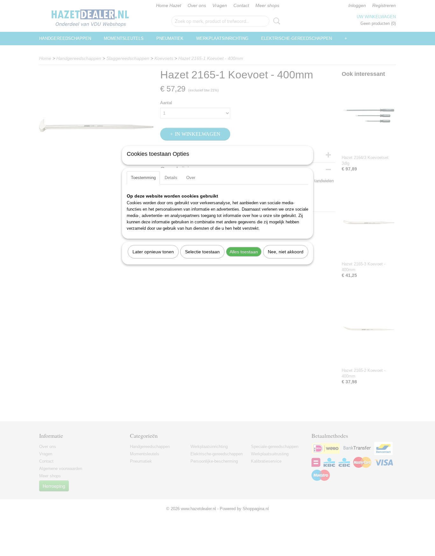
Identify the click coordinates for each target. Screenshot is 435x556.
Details (171, 177)
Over (190, 177)
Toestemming (143, 177)
